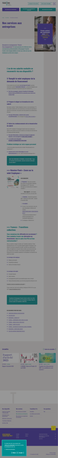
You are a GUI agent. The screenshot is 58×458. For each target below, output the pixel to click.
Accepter (21, 452)
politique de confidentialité (10, 445)
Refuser (14, 452)
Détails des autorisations (10, 449)
